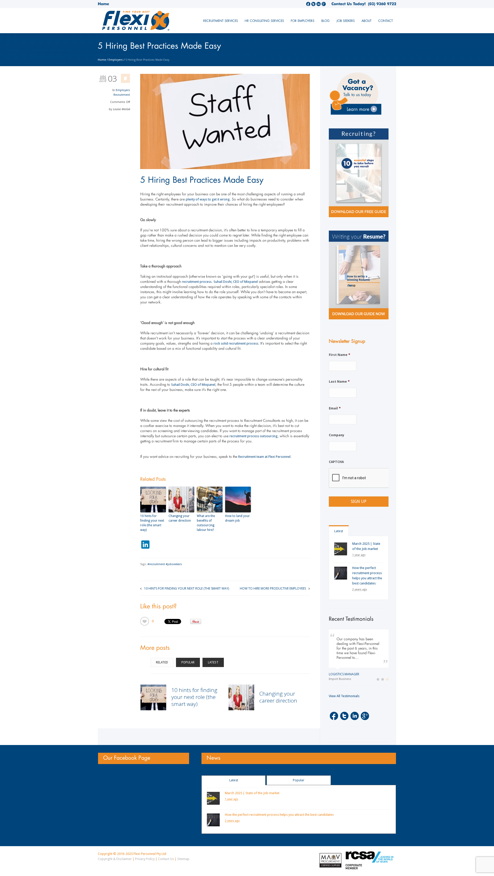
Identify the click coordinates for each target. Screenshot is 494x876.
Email (335, 408)
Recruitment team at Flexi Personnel (264, 457)
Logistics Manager (344, 674)
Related (162, 662)
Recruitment (121, 95)
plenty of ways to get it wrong (208, 199)
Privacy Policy (145, 859)
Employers (116, 60)
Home (103, 4)
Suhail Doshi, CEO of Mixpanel (236, 282)
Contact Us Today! (348, 4)
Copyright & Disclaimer (115, 859)
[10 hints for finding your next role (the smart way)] (153, 697)
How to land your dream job (237, 518)
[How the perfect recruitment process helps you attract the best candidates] (340, 573)
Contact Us (166, 859)
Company (336, 435)
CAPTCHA (336, 462)
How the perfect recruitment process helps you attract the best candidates (279, 815)
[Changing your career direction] (241, 697)
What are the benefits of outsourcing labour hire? (206, 523)
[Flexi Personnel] (136, 22)
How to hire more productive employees (273, 588)
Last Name (339, 381)
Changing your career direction (180, 518)
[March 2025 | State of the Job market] (340, 548)
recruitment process (196, 282)
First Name (339, 355)
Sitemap (183, 859)
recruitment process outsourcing (254, 436)
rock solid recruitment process (236, 343)
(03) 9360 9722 (381, 4)
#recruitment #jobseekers (164, 564)
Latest (213, 662)
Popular (188, 662)
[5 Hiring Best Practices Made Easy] (225, 121)
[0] (144, 621)
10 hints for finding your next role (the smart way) (152, 523)
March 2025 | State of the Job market (252, 793)
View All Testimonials (344, 696)
